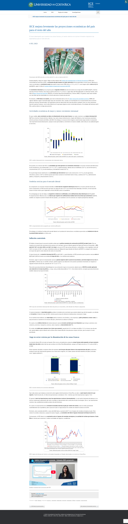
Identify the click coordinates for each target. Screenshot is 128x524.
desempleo (59, 500)
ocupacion (78, 500)
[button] (98, 12)
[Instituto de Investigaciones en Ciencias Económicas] (49, 4)
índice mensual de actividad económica (79, 99)
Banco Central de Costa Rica (40, 93)
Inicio (45, 12)
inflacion (74, 500)
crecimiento (54, 500)
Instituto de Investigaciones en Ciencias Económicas (75, 80)
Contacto (98, 3)
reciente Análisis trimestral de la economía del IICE (57, 86)
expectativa (69, 500)
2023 (36, 500)
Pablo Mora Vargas (40, 493)
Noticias (39, 500)
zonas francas (84, 500)
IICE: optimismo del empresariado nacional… (89, 506)
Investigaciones (76, 12)
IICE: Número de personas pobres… (37, 506)
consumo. (49, 500)
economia (64, 500)
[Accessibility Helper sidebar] (126, 1)
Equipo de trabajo (63, 12)
